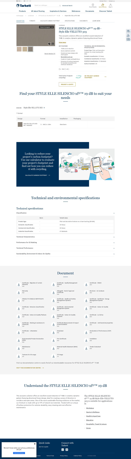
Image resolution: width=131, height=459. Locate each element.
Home (88, 428)
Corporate (38, 455)
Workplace (90, 408)
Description (20, 21)
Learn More (96, 21)
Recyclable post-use (66, 57)
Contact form (103, 1)
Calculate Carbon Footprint (50, 21)
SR (27, 1)
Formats (32, 21)
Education (89, 420)
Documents (83, 21)
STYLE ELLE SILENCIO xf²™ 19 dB (49, 15)
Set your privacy (19, 453)
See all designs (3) (50, 53)
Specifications (70, 21)
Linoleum (31, 15)
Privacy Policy (64, 455)
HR (30, 1)
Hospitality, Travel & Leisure (96, 424)
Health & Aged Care (93, 416)
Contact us (112, 1)
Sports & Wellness (92, 412)
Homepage (19, 15)
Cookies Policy (78, 455)
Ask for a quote (43, 447)
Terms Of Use (50, 455)
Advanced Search (67, 5)
